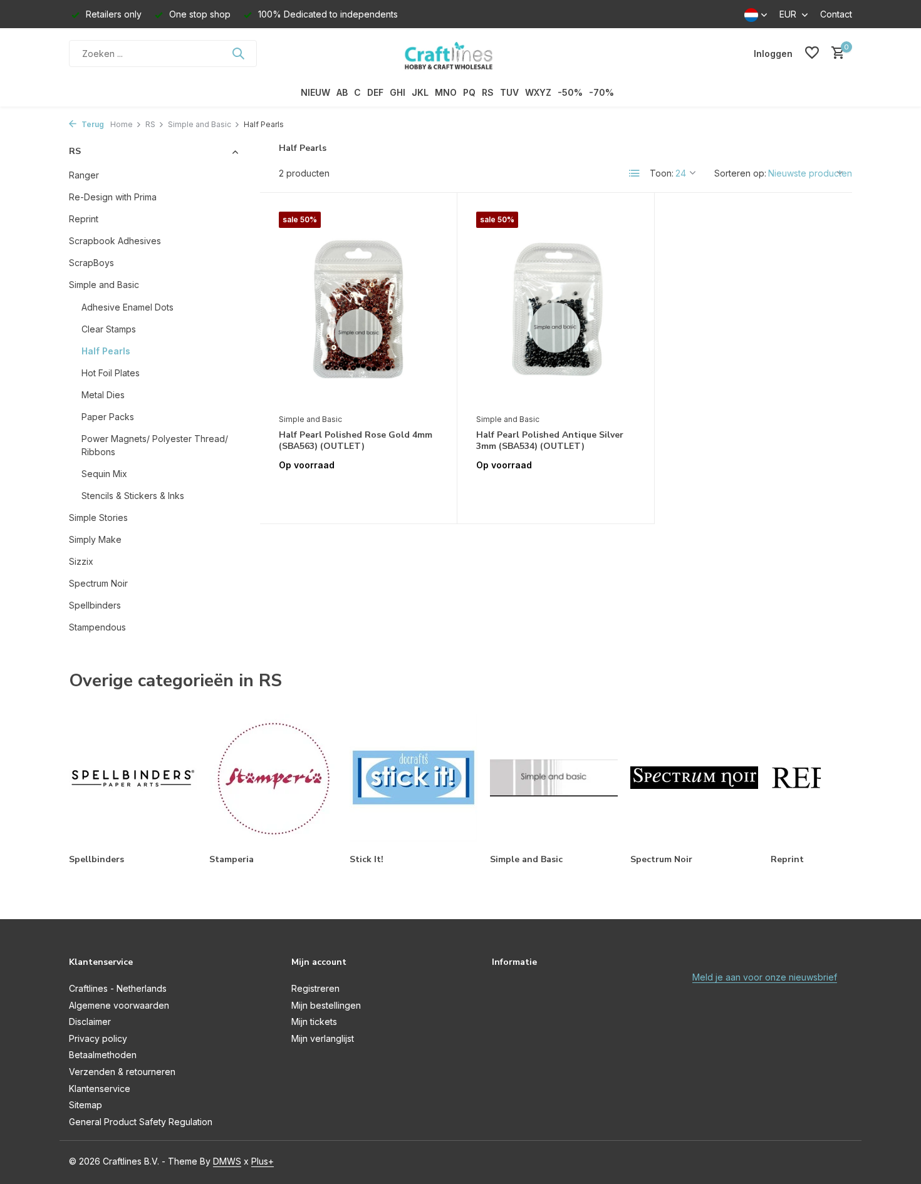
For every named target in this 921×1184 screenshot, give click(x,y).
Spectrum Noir (98, 583)
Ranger (84, 175)
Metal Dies (103, 394)
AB (342, 92)
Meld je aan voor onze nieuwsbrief (764, 977)
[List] (634, 173)
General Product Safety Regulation (140, 1121)
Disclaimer (90, 1021)
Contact (836, 14)
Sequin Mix (104, 473)
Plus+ (262, 1161)
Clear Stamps (108, 329)
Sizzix (81, 561)
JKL (420, 92)
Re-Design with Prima (113, 197)
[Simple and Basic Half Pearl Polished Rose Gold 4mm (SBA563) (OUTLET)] (358, 309)
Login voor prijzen (358, 491)
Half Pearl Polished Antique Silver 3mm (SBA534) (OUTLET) (549, 441)
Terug (92, 124)
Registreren (315, 988)
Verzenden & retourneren (122, 1071)
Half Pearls (105, 351)
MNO (446, 92)
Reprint (83, 219)
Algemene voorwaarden (119, 1005)
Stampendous (97, 627)
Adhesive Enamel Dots (127, 307)
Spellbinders (95, 605)
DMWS (227, 1161)
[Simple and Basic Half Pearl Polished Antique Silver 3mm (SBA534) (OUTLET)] (555, 309)
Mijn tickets (314, 1021)
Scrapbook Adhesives (115, 240)
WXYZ (538, 92)
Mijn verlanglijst (322, 1038)
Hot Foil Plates (110, 373)
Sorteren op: (740, 173)
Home (121, 124)
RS (488, 92)
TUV (509, 92)
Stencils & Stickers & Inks (132, 495)
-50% (570, 92)
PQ (469, 92)
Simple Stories (98, 517)
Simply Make (95, 539)
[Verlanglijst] (812, 53)
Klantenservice (99, 1088)
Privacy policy (98, 1038)
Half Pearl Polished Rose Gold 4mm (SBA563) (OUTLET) (355, 441)
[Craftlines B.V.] (460, 53)
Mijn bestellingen (326, 1005)
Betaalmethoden (103, 1054)
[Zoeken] (238, 53)
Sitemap (85, 1104)
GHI (397, 92)
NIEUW (315, 92)
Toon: (662, 173)
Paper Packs (107, 416)
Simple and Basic (199, 124)
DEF (375, 92)
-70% (601, 92)
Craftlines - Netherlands (118, 988)
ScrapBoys (91, 262)
